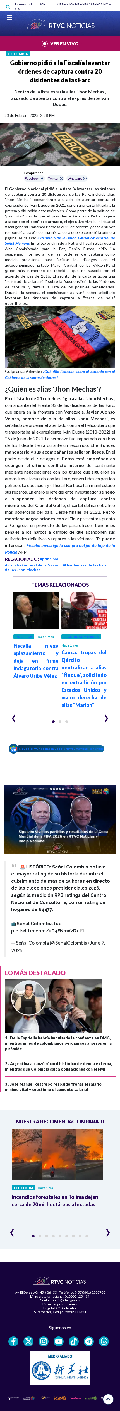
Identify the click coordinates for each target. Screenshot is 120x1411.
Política (23, 637)
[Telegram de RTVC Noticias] (89, 1341)
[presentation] (14, 716)
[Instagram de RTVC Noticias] (44, 1341)
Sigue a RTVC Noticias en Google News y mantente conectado (61, 748)
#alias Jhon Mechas (22, 569)
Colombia (18, 54)
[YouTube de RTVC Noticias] (59, 1341)
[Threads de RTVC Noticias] (104, 1341)
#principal (49, 558)
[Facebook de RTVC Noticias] (13, 1341)
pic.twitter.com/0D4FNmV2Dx (45, 931)
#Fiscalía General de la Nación (33, 565)
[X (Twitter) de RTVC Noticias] (28, 1341)
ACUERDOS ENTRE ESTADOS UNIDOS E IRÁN (82, 3)
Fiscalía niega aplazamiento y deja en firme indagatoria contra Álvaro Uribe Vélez (36, 661)
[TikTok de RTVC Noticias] (74, 1341)
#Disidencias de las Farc (85, 565)
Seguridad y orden (81, 637)
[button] (53, 721)
